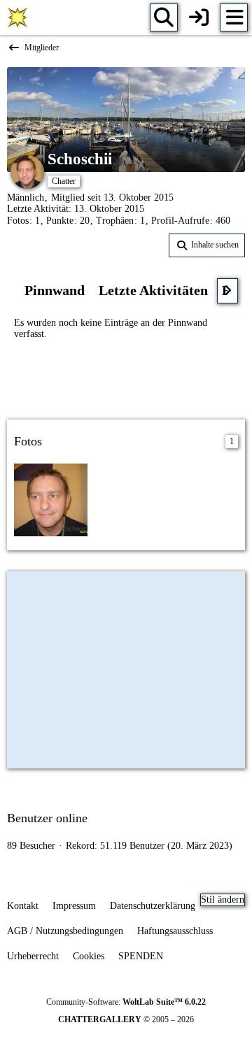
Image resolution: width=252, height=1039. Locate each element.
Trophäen (115, 220)
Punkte (60, 220)
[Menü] (234, 17)
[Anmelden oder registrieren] (199, 17)
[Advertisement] (126, 378)
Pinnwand (54, 290)
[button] (207, 245)
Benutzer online (47, 818)
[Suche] (164, 17)
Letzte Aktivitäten (153, 290)
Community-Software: (126, 1002)
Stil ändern (222, 899)
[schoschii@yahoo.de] (51, 499)
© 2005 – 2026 (126, 1019)
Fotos (18, 220)
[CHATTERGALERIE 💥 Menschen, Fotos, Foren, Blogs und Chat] (17, 17)
